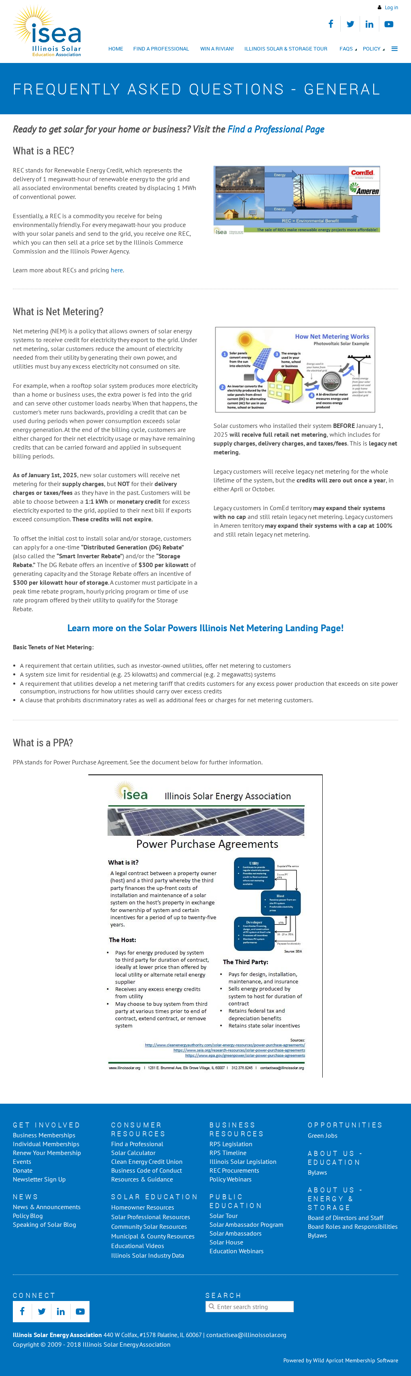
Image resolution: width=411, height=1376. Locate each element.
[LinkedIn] (369, 24)
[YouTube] (388, 24)
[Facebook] (330, 24)
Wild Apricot (328, 1360)
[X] (350, 24)
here (116, 270)
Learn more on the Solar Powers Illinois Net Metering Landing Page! (205, 628)
